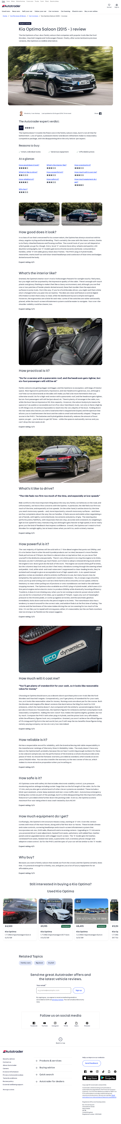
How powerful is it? (55, 172)
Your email (40, 985)
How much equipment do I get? (85, 180)
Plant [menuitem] (47, 1)
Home (5, 16)
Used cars (6, 11)
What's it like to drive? (28, 172)
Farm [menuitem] (42, 1)
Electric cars (77, 11)
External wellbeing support (13, 1084)
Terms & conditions (10, 1078)
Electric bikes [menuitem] (54, 1)
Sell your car (27, 11)
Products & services (50, 1061)
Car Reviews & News (18, 16)
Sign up (79, 990)
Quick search (46, 1075)
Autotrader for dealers (51, 1081)
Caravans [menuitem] (29, 1)
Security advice (9, 1059)
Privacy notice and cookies (13, 1075)
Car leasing (65, 11)
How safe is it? (53, 179)
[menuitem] (6, 11)
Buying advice (47, 1068)
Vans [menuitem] (8, 1)
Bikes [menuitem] (13, 1)
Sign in (117, 7)
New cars (16, 11)
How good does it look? (29, 165)
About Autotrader (10, 1065)
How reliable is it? (26, 179)
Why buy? (23, 189)
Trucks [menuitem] (37, 1)
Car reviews (54, 11)
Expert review (25, 23)
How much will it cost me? (85, 172)
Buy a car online (91, 11)
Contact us (7, 1062)
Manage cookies (8, 1089)
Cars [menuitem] (3, 1)
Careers (6, 1068)
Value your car (40, 11)
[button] (60, 75)
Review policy (8, 1081)
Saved (109, 7)
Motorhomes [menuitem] (20, 1)
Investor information (11, 1072)
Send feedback (91, 1063)
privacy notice (57, 1000)
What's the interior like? (57, 165)
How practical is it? (82, 165)
